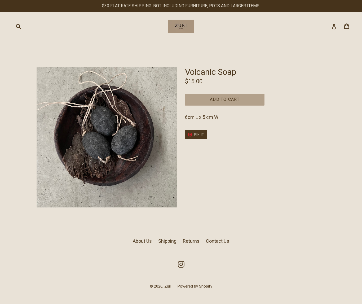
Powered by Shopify (195, 286)
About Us (142, 241)
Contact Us (217, 241)
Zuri (168, 286)
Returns (191, 241)
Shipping (167, 241)
